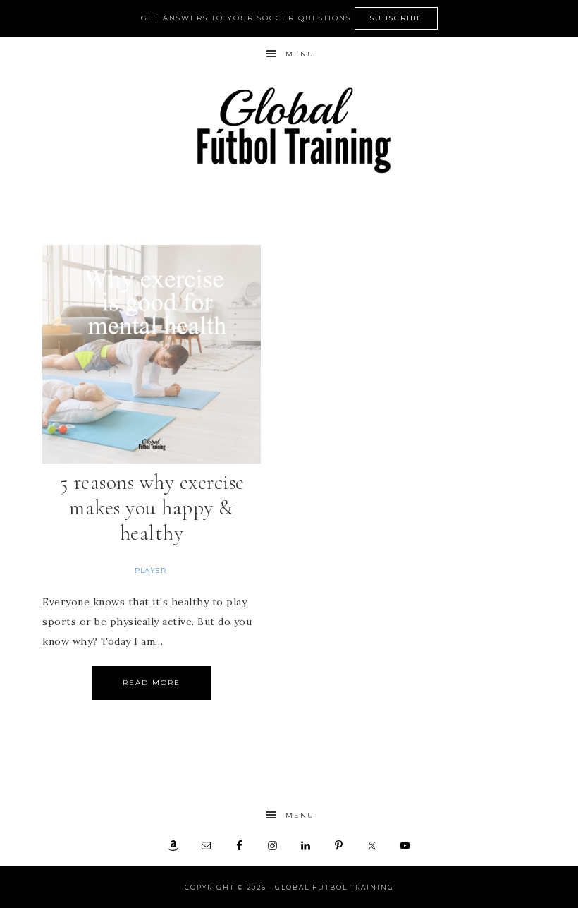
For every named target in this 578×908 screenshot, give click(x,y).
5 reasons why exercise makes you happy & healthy (152, 507)
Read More (151, 682)
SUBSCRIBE (396, 18)
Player (150, 570)
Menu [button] (299, 54)
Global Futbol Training (289, 130)
